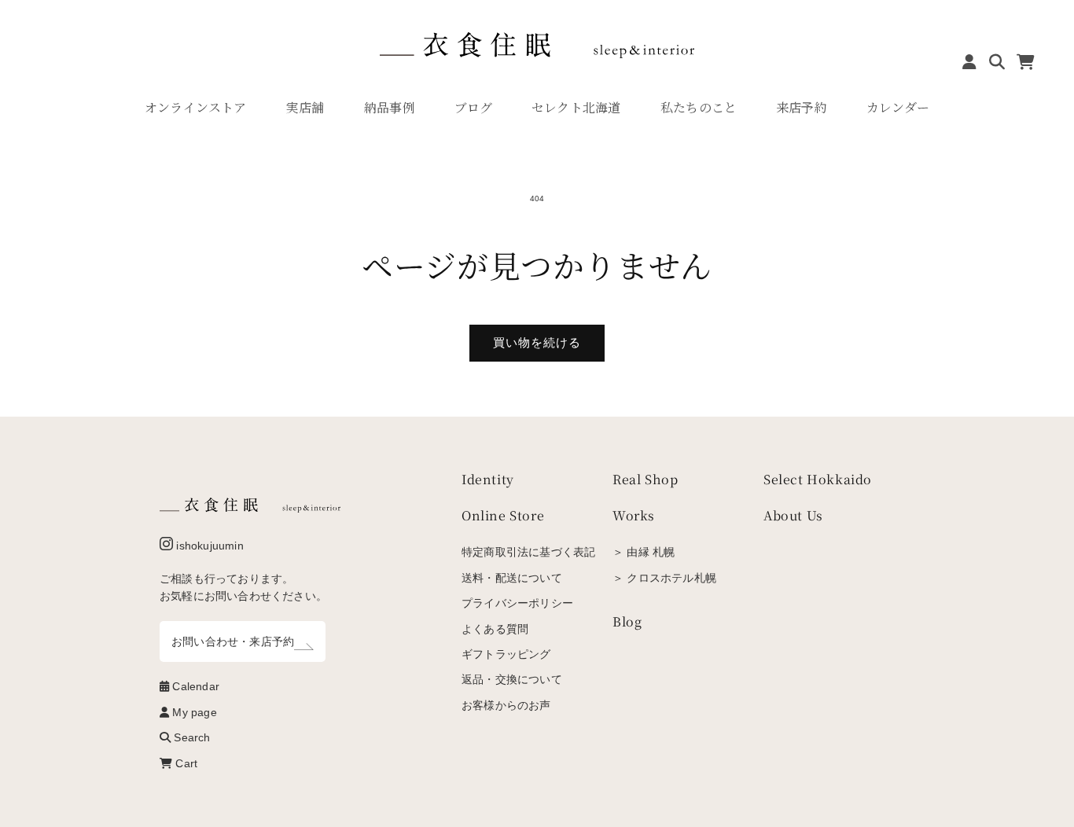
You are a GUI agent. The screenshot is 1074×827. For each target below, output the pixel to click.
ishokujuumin (208, 545)
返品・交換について (512, 679)
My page (193, 712)
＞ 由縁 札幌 (643, 552)
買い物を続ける (537, 342)
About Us (793, 515)
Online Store (503, 515)
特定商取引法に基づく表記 (528, 552)
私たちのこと (698, 107)
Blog (627, 621)
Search (190, 737)
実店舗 (305, 107)
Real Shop (645, 479)
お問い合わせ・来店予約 (232, 641)
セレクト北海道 (575, 107)
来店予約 (801, 107)
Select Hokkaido (817, 479)
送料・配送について (512, 578)
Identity (488, 479)
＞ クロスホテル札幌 (664, 578)
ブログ (473, 107)
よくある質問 (495, 629)
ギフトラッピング (506, 654)
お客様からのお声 (506, 705)
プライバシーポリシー (517, 603)
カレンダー (897, 107)
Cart (184, 763)
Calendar (194, 686)
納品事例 (389, 107)
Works (633, 515)
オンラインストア (196, 107)
